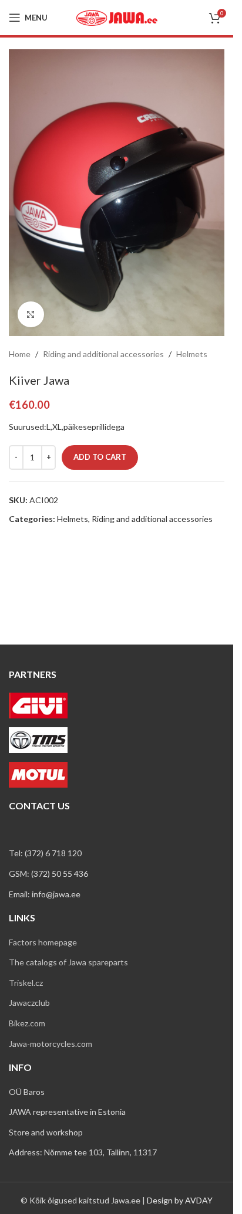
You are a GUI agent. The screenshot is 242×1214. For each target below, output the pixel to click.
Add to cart (99, 457)
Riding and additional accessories (103, 354)
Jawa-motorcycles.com (50, 1044)
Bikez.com (27, 1023)
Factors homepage (43, 942)
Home (20, 354)
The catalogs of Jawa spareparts (68, 962)
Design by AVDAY (180, 1200)
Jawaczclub (29, 1003)
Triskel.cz (26, 983)
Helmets (191, 354)
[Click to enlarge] (31, 314)
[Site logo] (117, 17)
